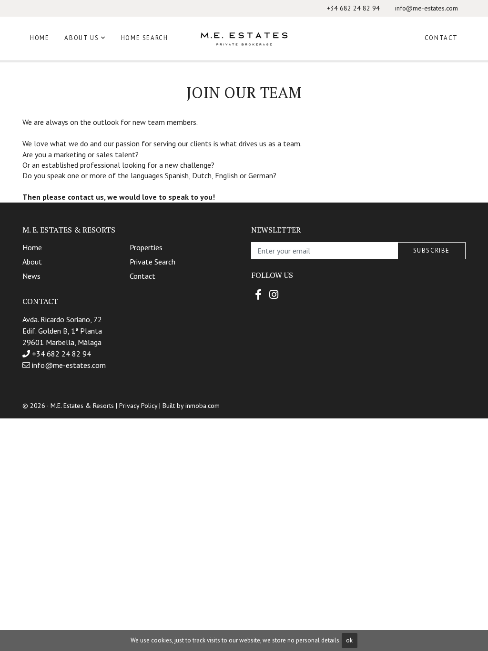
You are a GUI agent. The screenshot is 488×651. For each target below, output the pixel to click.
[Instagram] (273, 294)
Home (39, 38)
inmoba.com (202, 405)
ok (349, 640)
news (31, 276)
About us (81, 38)
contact (142, 276)
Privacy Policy (138, 405)
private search (152, 261)
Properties (146, 247)
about (32, 261)
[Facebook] (258, 294)
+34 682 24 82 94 (353, 8)
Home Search (144, 38)
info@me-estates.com (426, 8)
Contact (441, 38)
